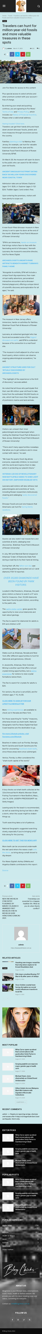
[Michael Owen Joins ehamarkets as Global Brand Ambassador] (8, 1079)
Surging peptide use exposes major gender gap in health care (26, 1066)
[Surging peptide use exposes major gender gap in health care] (8, 1067)
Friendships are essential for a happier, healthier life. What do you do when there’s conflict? (31, 903)
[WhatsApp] (28, 54)
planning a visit (16, 142)
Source (5, 870)
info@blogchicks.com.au (20, 1304)
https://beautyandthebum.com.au (21, 948)
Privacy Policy (23, 112)
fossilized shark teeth (28, 749)
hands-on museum (29, 242)
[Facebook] (12, 54)
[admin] (3, 48)
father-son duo (25, 566)
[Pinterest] (22, 54)
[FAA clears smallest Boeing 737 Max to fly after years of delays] (8, 977)
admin (9, 48)
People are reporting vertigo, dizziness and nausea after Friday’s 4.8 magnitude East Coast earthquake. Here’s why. (20, 1116)
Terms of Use (7, 112)
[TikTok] (24, 1319)
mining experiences (15, 710)
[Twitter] (17, 54)
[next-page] (7, 998)
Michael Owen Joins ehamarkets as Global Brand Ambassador (26, 1078)
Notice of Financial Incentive (24, 115)
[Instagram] (18, 1319)
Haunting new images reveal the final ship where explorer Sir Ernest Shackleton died (27, 965)
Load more (20, 1102)
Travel (10, 16)
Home (4, 16)
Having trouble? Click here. (13, 124)
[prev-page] (3, 998)
